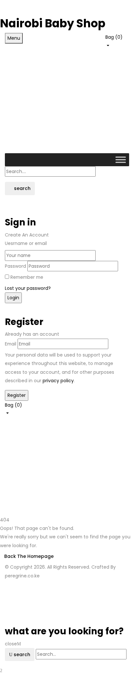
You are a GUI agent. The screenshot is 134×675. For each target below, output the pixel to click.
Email (10, 344)
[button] (117, 41)
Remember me (26, 277)
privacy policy (58, 380)
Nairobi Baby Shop (52, 23)
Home (11, 477)
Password (15, 266)
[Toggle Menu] (120, 160)
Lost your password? (28, 288)
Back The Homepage (29, 556)
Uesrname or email (26, 243)
